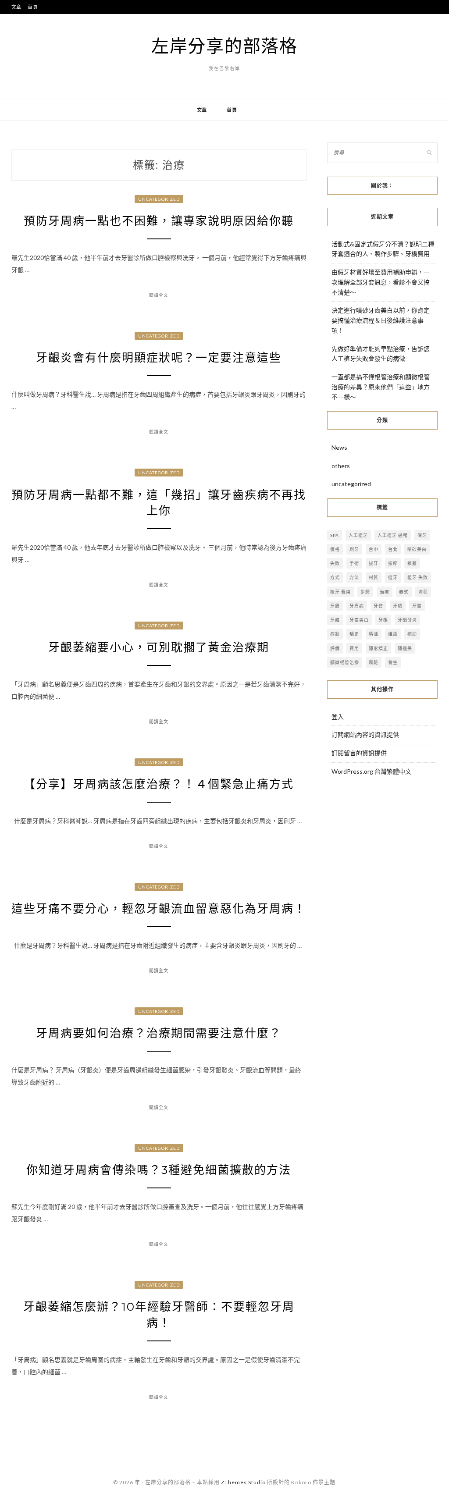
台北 (393, 549)
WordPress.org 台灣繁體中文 (371, 771)
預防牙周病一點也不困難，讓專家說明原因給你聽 (159, 221)
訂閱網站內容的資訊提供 (365, 734)
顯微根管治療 (344, 662)
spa (334, 535)
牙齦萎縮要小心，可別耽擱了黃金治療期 (158, 647)
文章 (16, 7)
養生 (393, 662)
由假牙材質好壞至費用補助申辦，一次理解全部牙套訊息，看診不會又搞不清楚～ (380, 282)
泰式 (404, 591)
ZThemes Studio (243, 1482)
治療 (384, 591)
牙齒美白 (359, 619)
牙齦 (383, 619)
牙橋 (398, 605)
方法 (354, 577)
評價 (335, 648)
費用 (354, 648)
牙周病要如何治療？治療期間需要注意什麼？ (159, 1033)
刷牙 (354, 549)
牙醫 (417, 605)
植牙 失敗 (417, 577)
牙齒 (335, 619)
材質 (373, 577)
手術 (354, 563)
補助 (412, 633)
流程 (423, 591)
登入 (337, 716)
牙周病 (356, 605)
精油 (373, 633)
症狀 (335, 633)
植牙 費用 (340, 591)
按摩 (393, 563)
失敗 (335, 563)
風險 (373, 662)
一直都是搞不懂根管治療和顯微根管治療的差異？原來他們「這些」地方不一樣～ (380, 387)
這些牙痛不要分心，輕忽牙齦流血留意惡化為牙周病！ (158, 909)
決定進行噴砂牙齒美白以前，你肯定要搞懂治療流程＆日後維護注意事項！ (380, 320)
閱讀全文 (158, 295)
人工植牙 (358, 535)
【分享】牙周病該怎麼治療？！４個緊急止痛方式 (159, 784)
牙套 (378, 605)
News (339, 447)
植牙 (393, 577)
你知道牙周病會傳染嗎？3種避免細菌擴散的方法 (158, 1170)
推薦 (412, 563)
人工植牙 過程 (393, 535)
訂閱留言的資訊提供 (359, 753)
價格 (335, 549)
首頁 (33, 7)
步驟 (365, 591)
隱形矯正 (378, 648)
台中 (373, 549)
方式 (335, 577)
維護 (393, 633)
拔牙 (373, 563)
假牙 (422, 535)
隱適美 (405, 648)
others (340, 465)
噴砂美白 (417, 549)
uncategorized (159, 199)
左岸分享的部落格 (224, 45)
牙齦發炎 (407, 619)
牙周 (335, 605)
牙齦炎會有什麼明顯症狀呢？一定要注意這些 (159, 358)
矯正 (354, 633)
